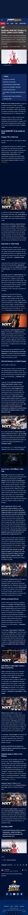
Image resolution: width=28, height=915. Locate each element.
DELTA (11, 447)
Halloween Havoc (16, 547)
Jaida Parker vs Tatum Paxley (9, 82)
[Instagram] (17, 894)
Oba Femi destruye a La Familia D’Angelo (12, 84)
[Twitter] (10, 912)
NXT (3, 27)
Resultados (13, 860)
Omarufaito (5, 46)
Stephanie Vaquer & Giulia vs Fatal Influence (12, 96)
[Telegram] (18, 912)
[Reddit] (15, 912)
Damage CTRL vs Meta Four (9, 79)
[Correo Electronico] (26, 865)
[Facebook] (7, 912)
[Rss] (26, 870)
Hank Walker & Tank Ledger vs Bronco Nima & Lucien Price (14, 93)
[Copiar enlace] (20, 912)
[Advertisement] (14, 9)
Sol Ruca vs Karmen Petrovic (9, 89)
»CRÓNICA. (4, 162)
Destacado (9, 860)
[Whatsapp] (12, 913)
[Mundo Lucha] (14, 20)
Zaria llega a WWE (7, 98)
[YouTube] (14, 894)
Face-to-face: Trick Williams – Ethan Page (12, 87)
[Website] (22, 870)
